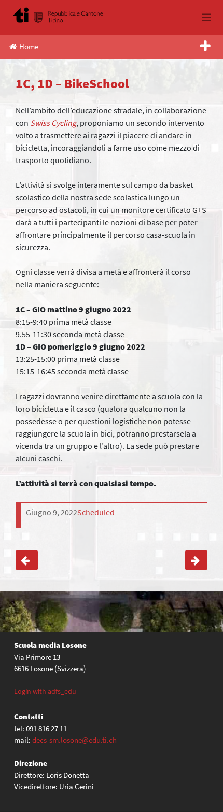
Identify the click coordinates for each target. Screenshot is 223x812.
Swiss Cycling (53, 123)
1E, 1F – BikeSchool (196, 560)
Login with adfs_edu (45, 691)
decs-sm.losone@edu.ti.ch (74, 740)
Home (28, 46)
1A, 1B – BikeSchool (27, 560)
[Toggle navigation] (206, 17)
